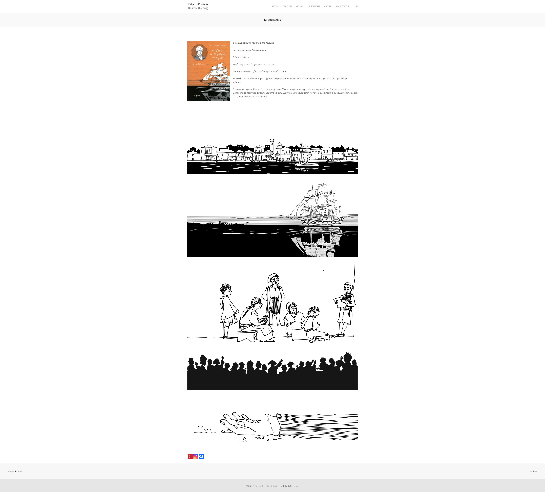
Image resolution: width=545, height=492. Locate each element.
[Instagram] (195, 456)
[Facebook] (201, 456)
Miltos (533, 471)
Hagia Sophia (15, 471)
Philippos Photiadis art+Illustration (267, 486)
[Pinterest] (190, 456)
